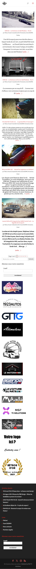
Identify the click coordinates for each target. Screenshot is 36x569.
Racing (18, 35)
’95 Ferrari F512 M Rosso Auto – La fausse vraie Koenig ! (18, 491)
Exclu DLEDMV (29, 33)
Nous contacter (7, 527)
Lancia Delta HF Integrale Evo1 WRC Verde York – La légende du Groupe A (18, 222)
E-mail (6, 268)
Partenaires (23, 33)
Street (18, 84)
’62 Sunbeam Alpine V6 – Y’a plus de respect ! (15, 505)
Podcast (5, 520)
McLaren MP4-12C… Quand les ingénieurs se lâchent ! (18, 169)
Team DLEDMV (7, 523)
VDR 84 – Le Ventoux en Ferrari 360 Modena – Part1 (18, 80)
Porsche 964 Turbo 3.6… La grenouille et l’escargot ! (18, 122)
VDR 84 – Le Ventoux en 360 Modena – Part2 (18, 31)
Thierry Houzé (8, 33)
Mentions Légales (8, 530)
